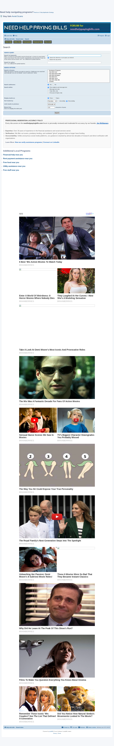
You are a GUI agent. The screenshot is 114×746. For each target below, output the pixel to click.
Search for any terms (55, 59)
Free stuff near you (11, 170)
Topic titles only (53, 91)
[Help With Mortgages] (79, 75)
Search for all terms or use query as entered (61, 57)
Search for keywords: (10, 55)
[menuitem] (15, 35)
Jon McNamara (102, 123)
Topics (57, 98)
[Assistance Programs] (79, 70)
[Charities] (79, 81)
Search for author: (9, 62)
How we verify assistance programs (28, 142)
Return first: (7, 107)
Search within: (8, 87)
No (55, 84)
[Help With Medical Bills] (79, 74)
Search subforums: (9, 84)
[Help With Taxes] (79, 78)
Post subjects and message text (58, 87)
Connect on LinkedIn (51, 142)
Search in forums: (9, 70)
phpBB (51, 731)
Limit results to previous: (11, 104)
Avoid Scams (17, 16)
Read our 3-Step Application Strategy (44, 12)
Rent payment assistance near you (17, 158)
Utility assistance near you (14, 166)
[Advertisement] (54, 6)
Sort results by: (8, 100)
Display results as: (9, 98)
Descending (71, 101)
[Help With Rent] (79, 77)
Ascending (62, 101)
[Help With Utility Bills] (79, 80)
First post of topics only (55, 93)
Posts (51, 98)
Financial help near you (13, 155)
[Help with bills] (57, 27)
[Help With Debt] (79, 72)
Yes (50, 84)
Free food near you (11, 162)
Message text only (54, 89)
